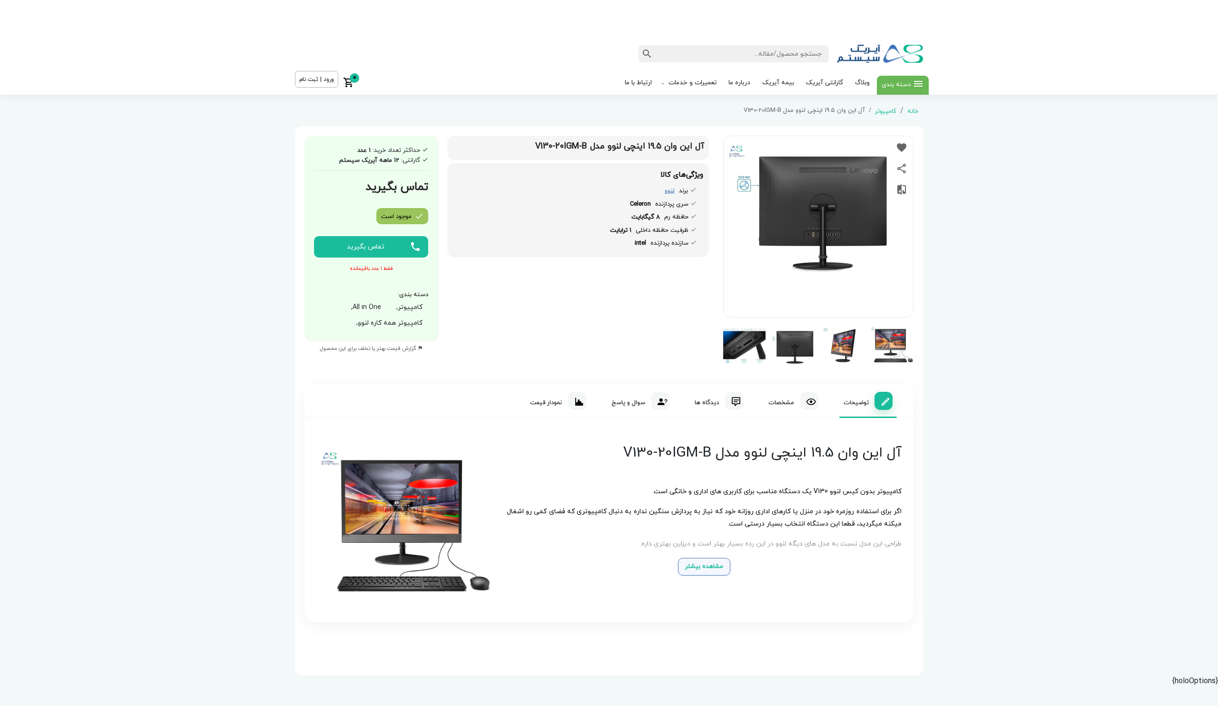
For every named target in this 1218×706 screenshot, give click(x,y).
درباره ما (739, 82)
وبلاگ (862, 82)
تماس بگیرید (365, 246)
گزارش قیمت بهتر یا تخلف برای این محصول (369, 348)
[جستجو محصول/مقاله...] (647, 53)
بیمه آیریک (778, 82)
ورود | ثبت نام (316, 79)
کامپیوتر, (407, 307)
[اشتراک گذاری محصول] (901, 168)
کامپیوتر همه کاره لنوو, (387, 323)
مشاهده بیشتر (704, 566)
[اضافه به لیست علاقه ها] (901, 147)
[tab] (868, 401)
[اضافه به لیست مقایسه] (901, 189)
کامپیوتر (885, 111)
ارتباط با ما (638, 82)
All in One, (364, 307)
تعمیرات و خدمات (692, 82)
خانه (912, 111)
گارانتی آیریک (824, 82)
